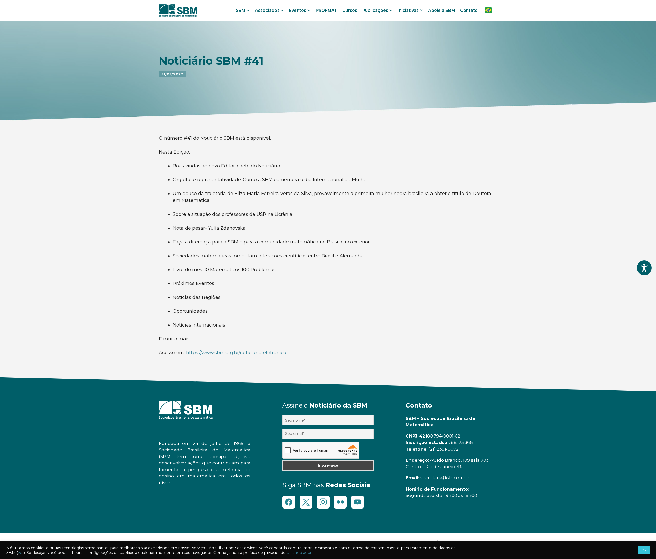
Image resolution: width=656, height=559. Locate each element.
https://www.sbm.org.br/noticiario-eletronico (236, 352)
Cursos (349, 10)
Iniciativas (408, 10)
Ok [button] (644, 550)
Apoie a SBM (441, 10)
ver (21, 552)
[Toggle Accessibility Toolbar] (644, 268)
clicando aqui (298, 552)
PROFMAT (326, 10)
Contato (469, 10)
